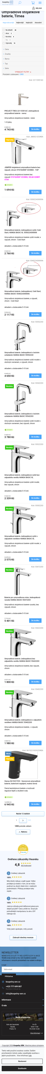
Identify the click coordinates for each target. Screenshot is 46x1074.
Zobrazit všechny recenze (23, 937)
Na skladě (11, 30)
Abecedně (38, 23)
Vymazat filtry (22, 72)
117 (29, 820)
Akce (9, 33)
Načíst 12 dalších (23, 814)
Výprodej (10, 43)
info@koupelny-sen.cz (16, 993)
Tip (8, 40)
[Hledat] (20, 3)
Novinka (10, 36)
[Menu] (40, 3)
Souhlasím (22, 1068)
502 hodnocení (26, 865)
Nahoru (24, 832)
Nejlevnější (20, 23)
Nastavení (22, 1061)
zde (30, 1056)
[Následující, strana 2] (23, 820)
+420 (14, 986)
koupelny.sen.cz (13, 982)
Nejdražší (29, 23)
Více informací (35, 1033)
